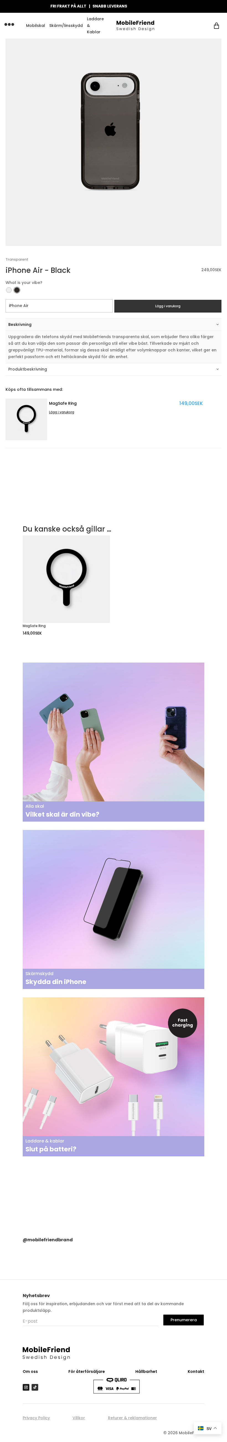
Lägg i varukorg (167, 306)
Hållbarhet (146, 1371)
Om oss (30, 1371)
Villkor (79, 1418)
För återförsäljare (86, 1371)
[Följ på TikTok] (35, 1387)
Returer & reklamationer (132, 1418)
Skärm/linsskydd (66, 25)
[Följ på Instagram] (26, 1387)
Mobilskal (35, 25)
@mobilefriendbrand (48, 1240)
